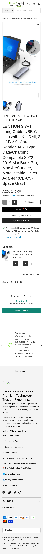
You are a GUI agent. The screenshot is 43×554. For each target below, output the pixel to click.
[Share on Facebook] (16, 282)
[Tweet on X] (11, 282)
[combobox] (21, 10)
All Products (12, 544)
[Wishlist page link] (28, 4)
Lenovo (4, 546)
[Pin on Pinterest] (21, 282)
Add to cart (29, 202)
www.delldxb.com (13, 538)
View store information (14, 237)
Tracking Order (15, 548)
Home (4, 18)
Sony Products (18, 546)
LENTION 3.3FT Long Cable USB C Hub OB (23, 18)
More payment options (21, 215)
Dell (38, 544)
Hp (11, 546)
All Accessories (24, 544)
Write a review (21, 310)
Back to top (20, 371)
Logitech (5, 548)
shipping (14, 195)
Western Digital (31, 546)
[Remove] (31, 263)
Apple (33, 544)
